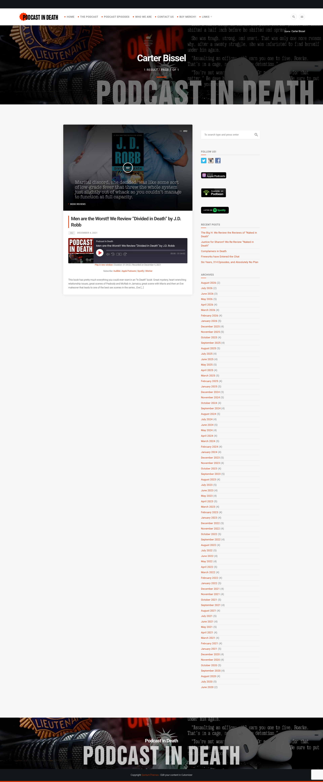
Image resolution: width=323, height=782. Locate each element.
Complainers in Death (214, 251)
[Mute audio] (108, 254)
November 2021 (210, 594)
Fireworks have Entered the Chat (220, 256)
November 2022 (210, 528)
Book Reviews (77, 204)
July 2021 (207, 616)
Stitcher (148, 271)
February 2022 (209, 577)
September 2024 (211, 408)
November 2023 (210, 463)
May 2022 (207, 561)
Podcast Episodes (117, 16)
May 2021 (207, 626)
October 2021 (209, 599)
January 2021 (209, 648)
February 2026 (209, 315)
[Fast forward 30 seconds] (125, 254)
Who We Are (143, 16)
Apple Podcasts (129, 271)
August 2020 (208, 676)
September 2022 (211, 539)
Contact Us (165, 16)
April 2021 (207, 632)
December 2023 (210, 457)
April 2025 (207, 370)
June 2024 (207, 424)
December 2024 (210, 392)
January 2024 (209, 452)
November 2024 (210, 397)
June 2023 (207, 490)
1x (119, 254)
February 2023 (209, 512)
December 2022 (210, 523)
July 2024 (207, 419)
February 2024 (209, 446)
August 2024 (208, 413)
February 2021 (209, 643)
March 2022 (208, 572)
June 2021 (207, 621)
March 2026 (208, 310)
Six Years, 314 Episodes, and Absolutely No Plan (229, 262)
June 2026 (207, 293)
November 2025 (210, 331)
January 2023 (209, 517)
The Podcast (89, 16)
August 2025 (208, 348)
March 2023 (208, 506)
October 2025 (209, 337)
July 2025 (207, 353)
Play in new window (104, 265)
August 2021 (208, 610)
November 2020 (210, 659)
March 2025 (208, 375)
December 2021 (210, 588)
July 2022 (207, 550)
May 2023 (207, 495)
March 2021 (208, 637)
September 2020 (211, 670)
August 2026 (208, 282)
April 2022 (207, 566)
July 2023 (207, 484)
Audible (116, 271)
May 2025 (207, 364)
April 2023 (207, 501)
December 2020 (210, 654)
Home (71, 16)
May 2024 (207, 430)
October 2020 (209, 665)
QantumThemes (150, 774)
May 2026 (207, 299)
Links (205, 16)
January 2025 (209, 386)
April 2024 (207, 435)
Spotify (141, 271)
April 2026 (207, 304)
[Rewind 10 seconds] (113, 254)
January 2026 (209, 320)
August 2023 (208, 479)
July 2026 (207, 288)
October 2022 (209, 534)
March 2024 (208, 441)
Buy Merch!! (188, 16)
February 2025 (209, 381)
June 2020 (207, 687)
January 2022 (209, 583)
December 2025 (210, 326)
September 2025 (211, 342)
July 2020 (207, 681)
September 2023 (211, 473)
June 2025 (207, 359)
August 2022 (208, 545)
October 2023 (209, 468)
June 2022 (207, 556)
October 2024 (209, 403)
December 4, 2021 (87, 233)
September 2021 (211, 605)
